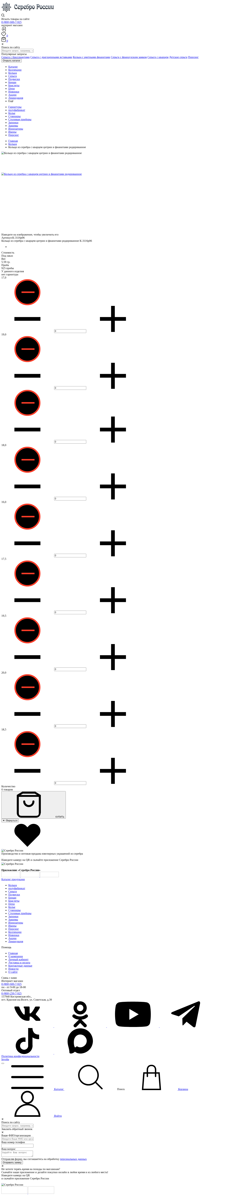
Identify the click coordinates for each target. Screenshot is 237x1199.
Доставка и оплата (19, 962)
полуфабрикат (16, 110)
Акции (12, 938)
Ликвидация (15, 941)
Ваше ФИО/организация (16, 1135)
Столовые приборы (19, 119)
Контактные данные (20, 965)
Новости (13, 968)
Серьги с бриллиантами (15, 57)
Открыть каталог (11, 60)
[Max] (80, 1053)
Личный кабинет (18, 959)
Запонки (13, 122)
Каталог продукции (13, 879)
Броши (12, 897)
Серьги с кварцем (157, 57)
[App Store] (30, 876)
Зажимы (13, 125)
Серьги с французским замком (129, 57)
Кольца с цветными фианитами (91, 57)
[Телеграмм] (186, 1026)
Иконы (12, 131)
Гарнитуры (15, 106)
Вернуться (11, 820)
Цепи (11, 903)
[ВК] (27, 1026)
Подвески (14, 894)
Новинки (13, 935)
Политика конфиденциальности (20, 1056)
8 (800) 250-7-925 (11, 993)
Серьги (12, 891)
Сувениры (14, 116)
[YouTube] (133, 1026)
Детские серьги (178, 57)
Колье (11, 113)
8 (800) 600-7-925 (11, 22)
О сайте (13, 971)
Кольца (12, 144)
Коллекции (15, 932)
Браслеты (13, 900)
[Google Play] (11, 876)
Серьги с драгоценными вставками (51, 57)
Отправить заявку (12, 1162)
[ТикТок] (27, 1053)
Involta (5, 1059)
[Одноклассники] (80, 1026)
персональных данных (73, 1159)
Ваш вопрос (8, 1148)
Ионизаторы (15, 128)
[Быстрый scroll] (2, 1063)
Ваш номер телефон (13, 1142)
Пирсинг (193, 57)
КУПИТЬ (59, 817)
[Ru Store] (49, 876)
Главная (13, 140)
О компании (15, 956)
